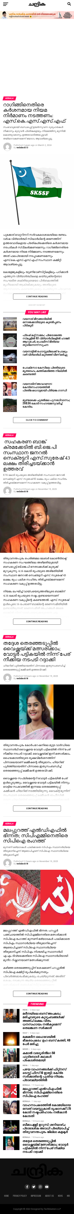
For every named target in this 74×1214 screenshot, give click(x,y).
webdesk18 (22, 491)
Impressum (36, 1195)
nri (68, 1195)
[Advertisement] (37, 58)
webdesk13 (22, 147)
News (60, 1195)
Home (6, 1195)
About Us (49, 1195)
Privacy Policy (20, 1195)
